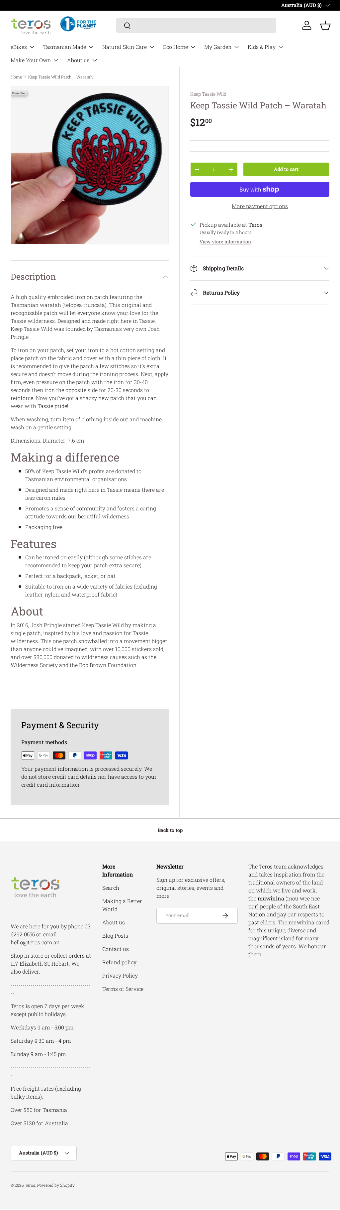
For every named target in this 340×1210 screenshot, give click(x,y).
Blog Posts (115, 935)
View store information (225, 241)
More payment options (260, 205)
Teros (30, 1185)
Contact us (115, 948)
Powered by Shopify (56, 1185)
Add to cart (286, 169)
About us (113, 922)
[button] (325, 25)
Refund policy (119, 962)
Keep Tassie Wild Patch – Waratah (60, 76)
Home (16, 76)
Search (110, 887)
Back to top (170, 830)
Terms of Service (122, 988)
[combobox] (196, 25)
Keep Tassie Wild (208, 94)
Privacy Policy (120, 975)
